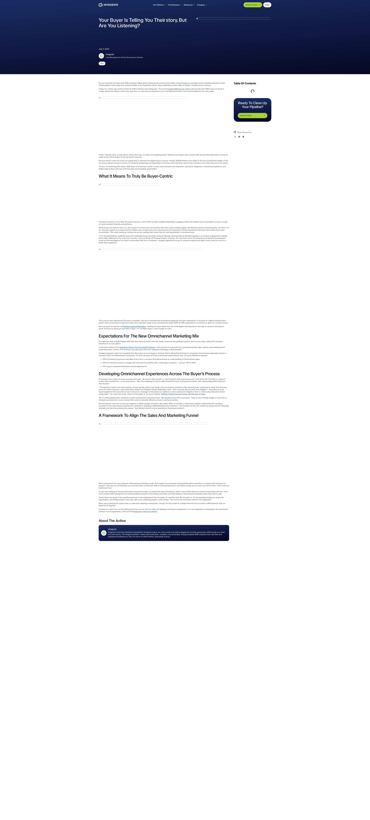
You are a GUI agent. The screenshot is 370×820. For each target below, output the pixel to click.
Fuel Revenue (173, 5)
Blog (102, 63)
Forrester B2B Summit (175, 89)
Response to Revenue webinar (145, 511)
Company (201, 5)
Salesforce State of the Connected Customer (137, 347)
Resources (188, 5)
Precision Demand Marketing (134, 326)
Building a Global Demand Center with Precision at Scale (183, 394)
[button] (235, 136)
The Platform (158, 5)
